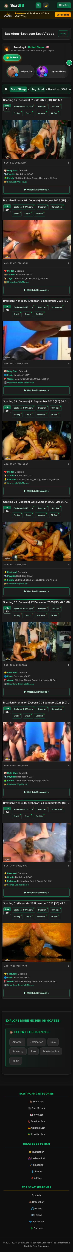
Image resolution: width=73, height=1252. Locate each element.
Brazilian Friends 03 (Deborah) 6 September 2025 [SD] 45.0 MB (36, 300)
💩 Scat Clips (36, 1101)
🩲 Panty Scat (36, 1221)
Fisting (17, 113)
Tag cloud (38, 89)
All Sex (54, 113)
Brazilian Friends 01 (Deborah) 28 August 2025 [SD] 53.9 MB (36, 200)
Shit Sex (55, 106)
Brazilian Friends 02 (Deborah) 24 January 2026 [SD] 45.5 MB (36, 802)
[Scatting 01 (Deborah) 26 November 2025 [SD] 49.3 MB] (36, 942)
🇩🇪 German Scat (36, 1127)
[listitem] (20, 71)
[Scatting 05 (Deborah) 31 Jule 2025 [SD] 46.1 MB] (36, 139)
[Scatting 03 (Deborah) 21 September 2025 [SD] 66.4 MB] (36, 440)
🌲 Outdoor (36, 1228)
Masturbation (51, 1051)
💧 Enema (36, 1171)
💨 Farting (36, 1214)
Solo (53, 1041)
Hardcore (41, 113)
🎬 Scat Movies (36, 1108)
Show (63, 33)
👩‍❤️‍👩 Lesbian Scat (36, 1158)
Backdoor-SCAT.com (23, 106)
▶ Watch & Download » (36, 189)
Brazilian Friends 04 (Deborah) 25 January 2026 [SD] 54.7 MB (36, 702)
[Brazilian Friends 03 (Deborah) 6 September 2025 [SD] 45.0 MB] (36, 340)
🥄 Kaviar (37, 1195)
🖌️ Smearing (36, 1164)
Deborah (42, 106)
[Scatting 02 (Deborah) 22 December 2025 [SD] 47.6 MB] (36, 641)
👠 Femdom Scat (36, 1121)
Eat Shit (39, 214)
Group (28, 113)
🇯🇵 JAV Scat (36, 1114)
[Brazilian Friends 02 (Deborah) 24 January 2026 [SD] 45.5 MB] (36, 842)
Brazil (16, 214)
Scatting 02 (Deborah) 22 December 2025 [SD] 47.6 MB (36, 602)
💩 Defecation (36, 1201)
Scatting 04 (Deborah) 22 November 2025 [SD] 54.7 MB (36, 501)
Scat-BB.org (18, 89)
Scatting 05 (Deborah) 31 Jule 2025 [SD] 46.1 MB (32, 99)
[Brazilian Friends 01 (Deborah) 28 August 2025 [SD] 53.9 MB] (36, 239)
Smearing (18, 1051)
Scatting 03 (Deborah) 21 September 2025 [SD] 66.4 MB (36, 401)
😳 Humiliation (36, 1151)
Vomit (15, 1060)
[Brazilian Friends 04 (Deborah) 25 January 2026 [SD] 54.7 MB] (36, 741)
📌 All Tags (36, 1178)
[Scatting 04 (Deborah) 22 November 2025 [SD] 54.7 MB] (36, 540)
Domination (57, 207)
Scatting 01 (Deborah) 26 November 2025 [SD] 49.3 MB (36, 903)
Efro (33, 1051)
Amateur (17, 1041)
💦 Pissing (36, 1208)
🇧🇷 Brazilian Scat (37, 1134)
